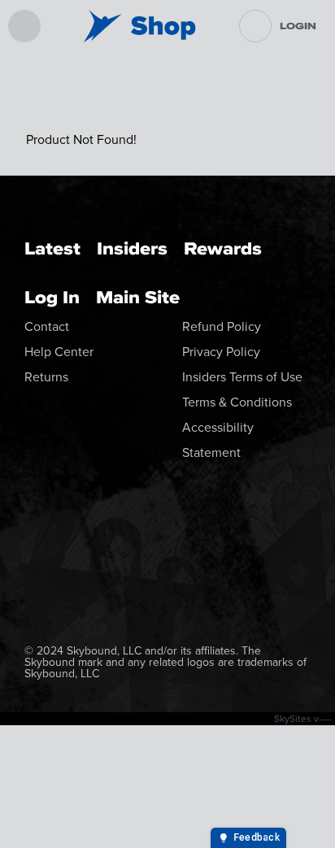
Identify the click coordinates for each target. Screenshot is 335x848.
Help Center (59, 351)
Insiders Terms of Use (242, 376)
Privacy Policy (221, 351)
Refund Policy (221, 326)
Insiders (132, 248)
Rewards (223, 248)
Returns (46, 376)
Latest (52, 248)
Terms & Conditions (237, 402)
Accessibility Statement (218, 440)
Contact (46, 326)
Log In (52, 297)
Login (298, 26)
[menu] (24, 26)
